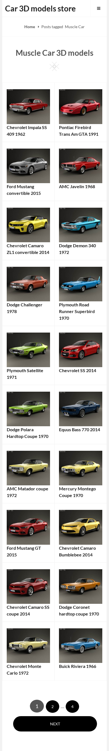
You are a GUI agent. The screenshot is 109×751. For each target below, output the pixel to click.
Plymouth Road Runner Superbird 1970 (77, 311)
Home (30, 26)
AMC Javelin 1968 (77, 186)
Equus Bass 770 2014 (79, 429)
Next (55, 723)
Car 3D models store (40, 8)
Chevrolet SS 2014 (77, 370)
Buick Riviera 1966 (77, 666)
